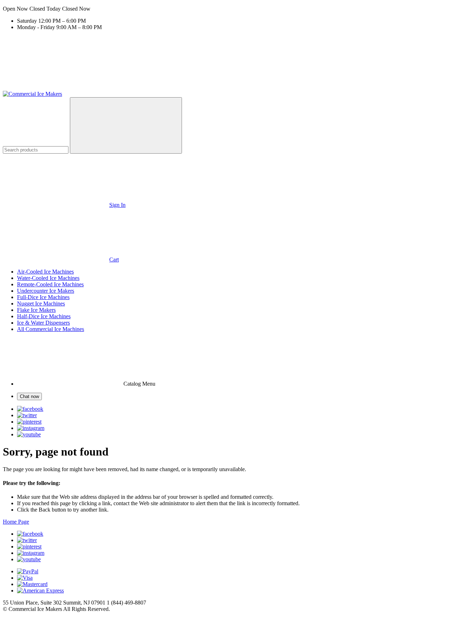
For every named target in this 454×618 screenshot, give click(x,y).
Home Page (16, 522)
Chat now (29, 396)
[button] (227, 9)
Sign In (117, 205)
